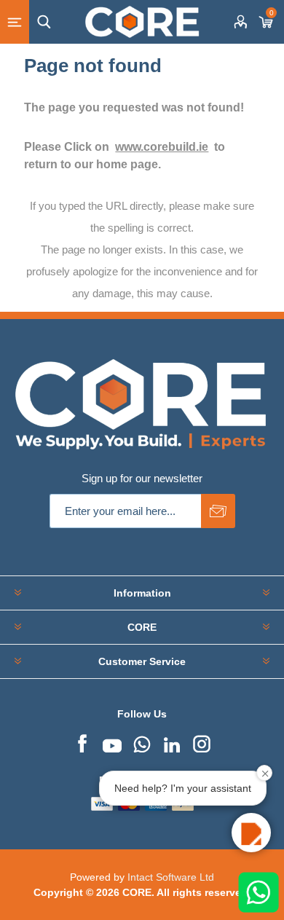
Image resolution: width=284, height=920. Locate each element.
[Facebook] (82, 742)
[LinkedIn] (172, 742)
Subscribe (218, 511)
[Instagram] (201, 742)
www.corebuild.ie (161, 147)
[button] (251, 832)
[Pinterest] (142, 742)
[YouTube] (112, 742)
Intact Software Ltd (170, 877)
